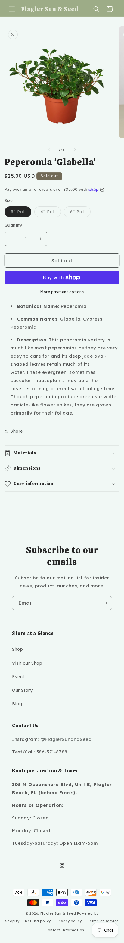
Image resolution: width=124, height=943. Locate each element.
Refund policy (38, 921)
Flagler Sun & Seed (58, 913)
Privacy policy (69, 921)
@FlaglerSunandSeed (66, 739)
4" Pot (51, 213)
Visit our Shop (27, 663)
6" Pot (80, 213)
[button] (12, 9)
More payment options (62, 292)
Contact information (64, 930)
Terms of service (103, 921)
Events (19, 676)
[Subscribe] (105, 603)
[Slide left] (48, 149)
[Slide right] (75, 149)
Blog (17, 703)
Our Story (22, 690)
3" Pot (21, 213)
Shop (17, 649)
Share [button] (17, 431)
